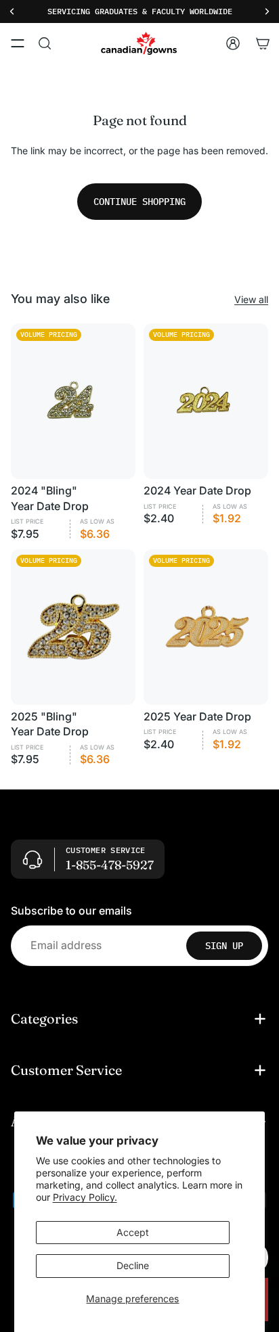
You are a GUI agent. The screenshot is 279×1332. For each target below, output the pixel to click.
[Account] (233, 43)
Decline (132, 1265)
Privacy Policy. (85, 1197)
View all (251, 299)
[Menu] (17, 43)
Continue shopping (139, 202)
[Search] (45, 43)
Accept (132, 1232)
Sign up (224, 946)
